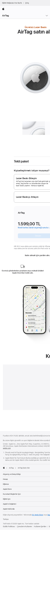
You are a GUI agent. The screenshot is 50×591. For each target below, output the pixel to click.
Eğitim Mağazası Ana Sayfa (12, 3)
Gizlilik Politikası (9, 526)
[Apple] (4, 467)
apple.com (7, 448)
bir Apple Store (37, 515)
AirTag (5, 15)
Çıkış (27, 3)
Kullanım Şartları (40, 526)
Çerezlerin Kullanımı (24, 526)
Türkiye (6, 519)
